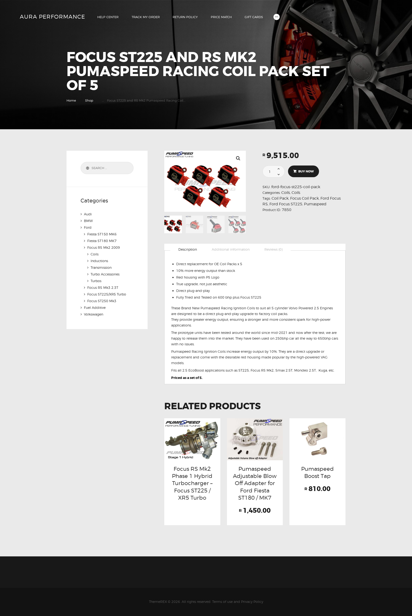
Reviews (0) (273, 249)
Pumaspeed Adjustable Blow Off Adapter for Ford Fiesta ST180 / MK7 (255, 483)
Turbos (96, 281)
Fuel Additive (95, 307)
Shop (89, 100)
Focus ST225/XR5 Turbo (106, 294)
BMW (88, 221)
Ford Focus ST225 (285, 204)
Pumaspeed (315, 204)
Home (71, 100)
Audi (88, 214)
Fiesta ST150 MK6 (102, 234)
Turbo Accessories (105, 274)
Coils (285, 192)
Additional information (231, 249)
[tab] (187, 249)
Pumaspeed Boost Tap (317, 472)
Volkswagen (93, 314)
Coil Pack (280, 198)
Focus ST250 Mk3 (101, 301)
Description (187, 249)
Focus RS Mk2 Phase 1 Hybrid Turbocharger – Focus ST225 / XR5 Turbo (192, 483)
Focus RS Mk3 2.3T (102, 287)
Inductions (99, 261)
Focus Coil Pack (304, 198)
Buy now (306, 171)
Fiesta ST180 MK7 (102, 241)
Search (87, 168)
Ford (88, 227)
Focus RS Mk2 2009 (103, 247)
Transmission (101, 267)
